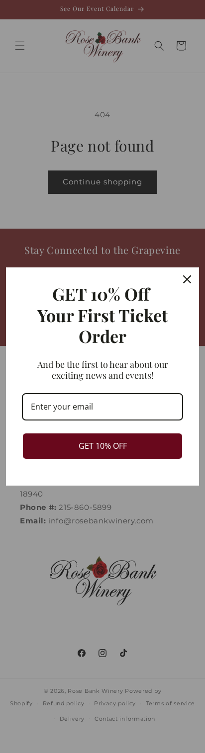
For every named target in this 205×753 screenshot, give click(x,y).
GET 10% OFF (103, 445)
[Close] (187, 279)
